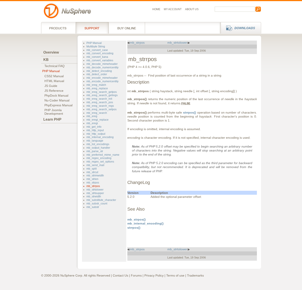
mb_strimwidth (95, 175)
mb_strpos (92, 182)
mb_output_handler (98, 147)
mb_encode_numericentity (102, 81)
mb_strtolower (94, 189)
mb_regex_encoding (98, 158)
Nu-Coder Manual (56, 100)
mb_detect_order (96, 74)
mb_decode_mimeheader (102, 63)
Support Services (92, 28)
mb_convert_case (97, 50)
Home (156, 9)
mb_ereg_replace (97, 88)
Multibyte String (95, 46)
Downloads (239, 28)
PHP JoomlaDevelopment (53, 111)
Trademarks (195, 275)
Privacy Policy (154, 275)
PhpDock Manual (56, 95)
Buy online (127, 28)
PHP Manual (51, 71)
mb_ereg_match (96, 84)
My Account (173, 9)
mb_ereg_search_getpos (101, 92)
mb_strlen (92, 179)
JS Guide (50, 86)
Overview (51, 52)
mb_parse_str (94, 151)
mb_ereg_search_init (99, 98)
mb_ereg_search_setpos (101, 109)
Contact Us (120, 275)
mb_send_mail (95, 165)
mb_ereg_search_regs (100, 105)
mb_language (94, 140)
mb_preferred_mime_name (102, 154)
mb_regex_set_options (100, 161)
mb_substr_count (96, 203)
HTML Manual (54, 81)
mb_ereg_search (96, 112)
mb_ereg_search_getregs (102, 95)
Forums (136, 275)
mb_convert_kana (97, 56)
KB (46, 60)
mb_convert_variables (99, 60)
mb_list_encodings (97, 144)
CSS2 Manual (54, 76)
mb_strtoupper (95, 193)
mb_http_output (95, 133)
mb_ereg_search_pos (99, 102)
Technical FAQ (54, 66)
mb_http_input (95, 130)
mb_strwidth (93, 196)
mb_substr (92, 207)
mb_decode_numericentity (102, 67)
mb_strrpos (93, 186)
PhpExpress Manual (58, 105)
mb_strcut (92, 172)
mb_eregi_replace (97, 119)
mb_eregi (92, 123)
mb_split (91, 168)
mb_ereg (91, 116)
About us (192, 9)
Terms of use (175, 275)
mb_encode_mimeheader (102, 77)
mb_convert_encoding (99, 53)
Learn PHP (52, 119)
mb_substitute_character (101, 200)
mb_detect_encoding (99, 71)
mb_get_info (93, 126)
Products (58, 28)
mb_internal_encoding (100, 137)
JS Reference (53, 90)
